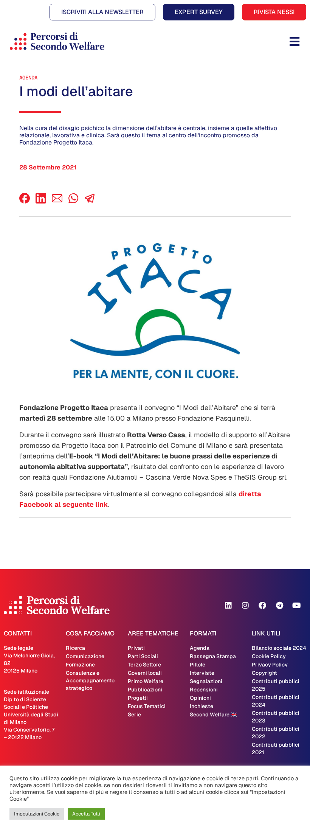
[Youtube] (296, 605)
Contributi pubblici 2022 (275, 732)
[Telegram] (279, 605)
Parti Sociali (143, 656)
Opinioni (200, 697)
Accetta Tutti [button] (86, 814)
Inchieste (201, 706)
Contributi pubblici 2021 (275, 748)
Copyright (264, 672)
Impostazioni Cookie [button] (36, 814)
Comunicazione (85, 656)
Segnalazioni (206, 681)
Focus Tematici (147, 706)
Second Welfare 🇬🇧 (213, 714)
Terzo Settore (144, 664)
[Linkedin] (228, 605)
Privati (136, 648)
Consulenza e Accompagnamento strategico (90, 680)
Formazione (80, 664)
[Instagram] (245, 605)
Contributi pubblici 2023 (275, 717)
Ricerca (75, 648)
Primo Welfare (145, 681)
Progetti (138, 697)
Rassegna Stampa (213, 656)
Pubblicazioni (145, 689)
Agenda (28, 77)
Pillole (197, 664)
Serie (134, 714)
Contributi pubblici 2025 (275, 685)
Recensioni (204, 689)
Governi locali (145, 672)
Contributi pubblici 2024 (275, 701)
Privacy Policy (270, 664)
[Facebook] (24, 201)
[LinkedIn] (41, 201)
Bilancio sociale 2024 (279, 648)
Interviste (202, 672)
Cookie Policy (269, 656)
